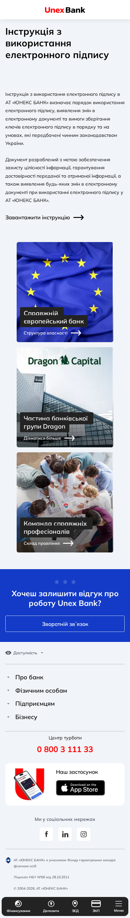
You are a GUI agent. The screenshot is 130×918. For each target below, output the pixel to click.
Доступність (25, 653)
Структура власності (45, 332)
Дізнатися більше (42, 438)
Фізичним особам (41, 690)
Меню (119, 910)
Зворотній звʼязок (65, 624)
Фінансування (18, 911)
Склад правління (42, 543)
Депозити (51, 911)
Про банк (29, 677)
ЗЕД (75, 911)
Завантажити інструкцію (37, 217)
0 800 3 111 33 (65, 749)
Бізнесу (26, 717)
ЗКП (96, 911)
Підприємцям (35, 703)
